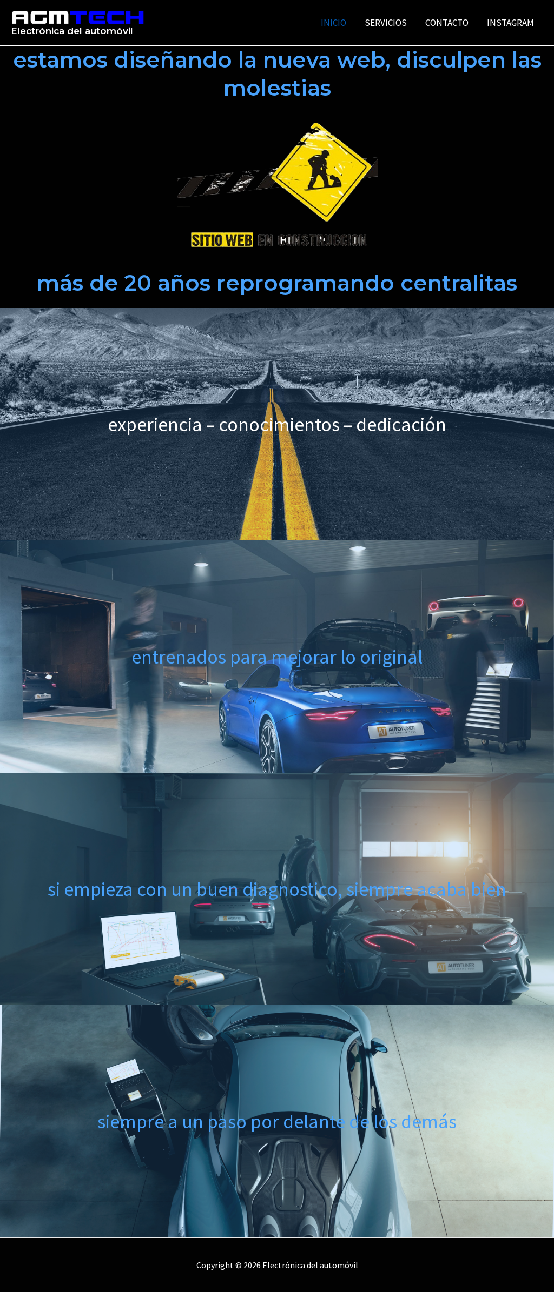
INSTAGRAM (510, 23)
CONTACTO (447, 23)
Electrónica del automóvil (72, 30)
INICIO (333, 23)
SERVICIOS (386, 23)
